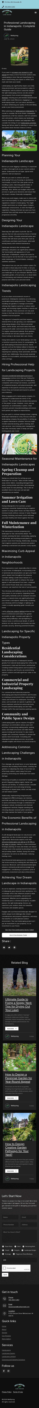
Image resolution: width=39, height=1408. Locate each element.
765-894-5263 (10, 7)
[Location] (4, 1313)
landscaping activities (28, 123)
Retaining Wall (30, 1246)
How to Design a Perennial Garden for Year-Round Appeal (18, 1078)
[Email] (4, 1305)
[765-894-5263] (3, 7)
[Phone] (4, 1298)
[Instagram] (8, 1371)
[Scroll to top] (34, 1403)
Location (11, 1311)
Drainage (8, 1254)
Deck (18, 1246)
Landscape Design (30, 1250)
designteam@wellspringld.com (19, 1307)
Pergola (17, 1250)
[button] (35, 12)
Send (5, 1275)
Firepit (7, 1250)
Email (10, 1304)
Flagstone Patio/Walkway (24, 1254)
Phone (10, 1297)
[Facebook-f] (4, 1371)
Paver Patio (8, 1246)
